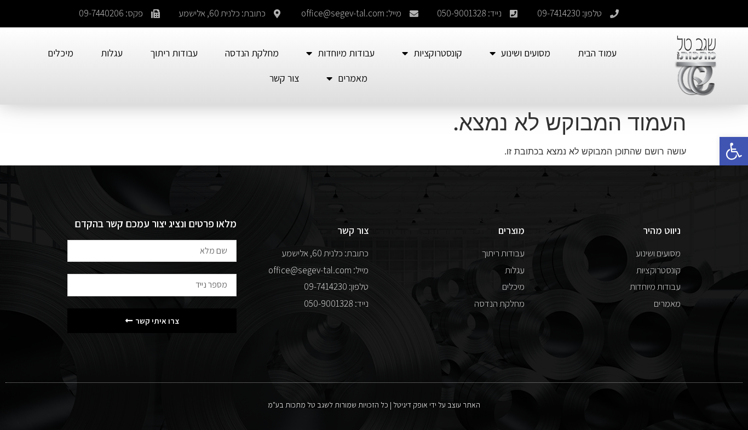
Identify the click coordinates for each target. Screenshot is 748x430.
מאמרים (352, 78)
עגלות (112, 53)
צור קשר (284, 78)
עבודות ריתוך (174, 53)
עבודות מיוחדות (346, 53)
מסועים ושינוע (525, 53)
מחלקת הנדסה (252, 53)
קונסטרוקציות (437, 53)
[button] (734, 151)
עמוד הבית (597, 53)
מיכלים (60, 53)
